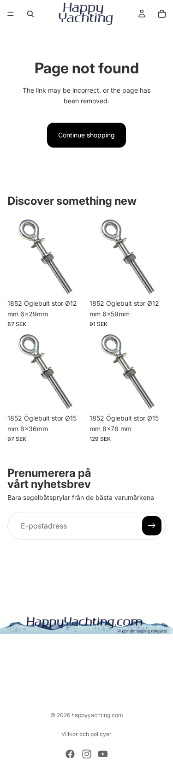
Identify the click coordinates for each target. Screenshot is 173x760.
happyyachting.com (97, 715)
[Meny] (10, 13)
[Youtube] (102, 754)
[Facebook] (70, 754)
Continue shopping (86, 135)
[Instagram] (86, 754)
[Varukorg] (162, 14)
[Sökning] (30, 14)
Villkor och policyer (86, 733)
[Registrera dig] (151, 525)
